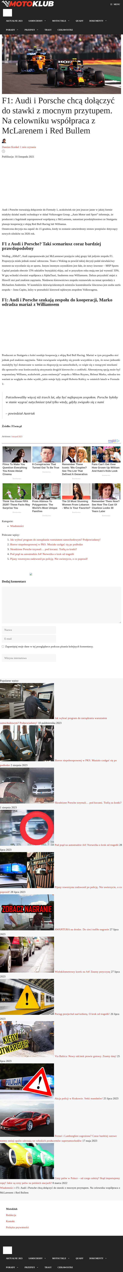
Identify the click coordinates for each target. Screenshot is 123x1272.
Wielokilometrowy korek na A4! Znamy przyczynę (82, 971)
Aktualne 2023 (14, 21)
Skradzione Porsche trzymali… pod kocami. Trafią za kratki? (43, 549)
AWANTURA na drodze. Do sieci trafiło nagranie (82, 929)
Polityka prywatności (17, 1227)
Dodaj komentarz (14, 575)
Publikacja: (18, 156)
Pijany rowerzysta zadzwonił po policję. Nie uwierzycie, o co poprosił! (49, 558)
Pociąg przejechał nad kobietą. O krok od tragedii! (82, 1013)
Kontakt (10, 1221)
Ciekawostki (65, 30)
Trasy (48, 30)
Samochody (35, 21)
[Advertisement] (61, 186)
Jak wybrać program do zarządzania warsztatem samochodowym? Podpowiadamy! (55, 539)
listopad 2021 (17, 436)
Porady (10, 30)
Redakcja (11, 1215)
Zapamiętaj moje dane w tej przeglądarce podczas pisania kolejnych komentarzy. (49, 646)
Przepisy (30, 30)
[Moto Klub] (28, 4)
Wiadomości (17, 526)
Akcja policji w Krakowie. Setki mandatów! (79, 1098)
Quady (79, 21)
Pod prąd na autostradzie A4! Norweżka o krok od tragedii (42, 554)
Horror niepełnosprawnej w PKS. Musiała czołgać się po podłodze (46, 544)
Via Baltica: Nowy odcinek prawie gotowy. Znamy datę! (85, 1056)
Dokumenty (96, 21)
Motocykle (59, 21)
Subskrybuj (52, 575)
